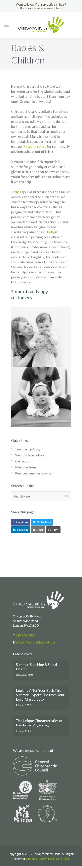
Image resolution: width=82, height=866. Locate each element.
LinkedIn (22, 529)
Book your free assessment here (41, 8)
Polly (51, 232)
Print (55, 529)
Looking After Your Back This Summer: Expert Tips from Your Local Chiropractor (40, 694)
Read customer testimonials (34, 473)
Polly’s (16, 192)
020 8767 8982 (26, 635)
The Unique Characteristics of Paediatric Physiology (39, 722)
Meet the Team (25, 467)
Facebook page (35, 146)
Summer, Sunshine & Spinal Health (36, 666)
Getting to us (24, 461)
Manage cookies (59, 858)
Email (39, 529)
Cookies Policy (36, 858)
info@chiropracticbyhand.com (35, 642)
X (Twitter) (44, 522)
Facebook (22, 522)
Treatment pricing (27, 449)
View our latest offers (30, 455)
